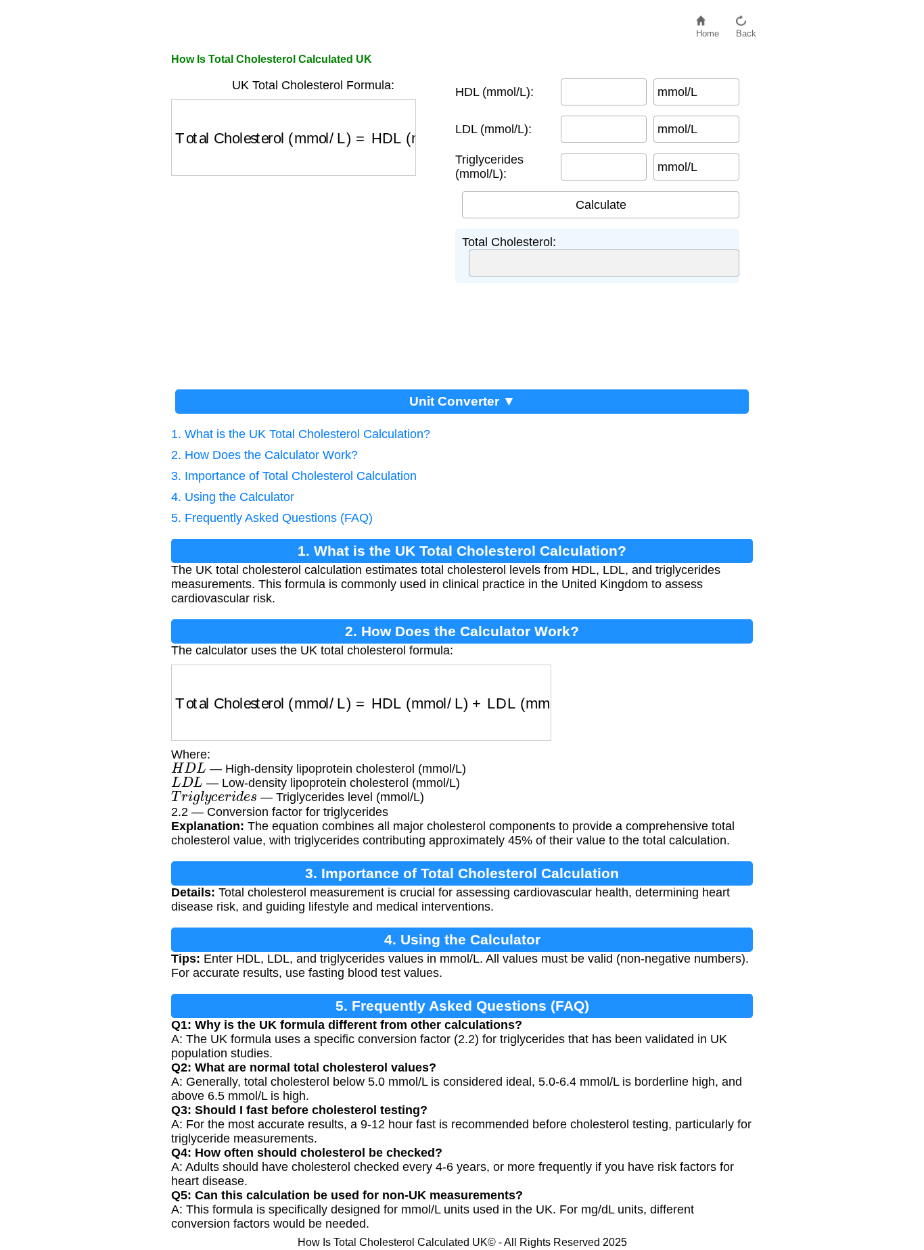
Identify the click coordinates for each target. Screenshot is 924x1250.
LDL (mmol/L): (493, 129)
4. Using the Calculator (232, 497)
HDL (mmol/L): (494, 92)
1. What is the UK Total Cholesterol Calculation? (300, 434)
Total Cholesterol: (509, 242)
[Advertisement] (306, 277)
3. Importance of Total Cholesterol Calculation (294, 476)
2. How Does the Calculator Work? (264, 455)
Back (746, 30)
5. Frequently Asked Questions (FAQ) (272, 518)
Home (707, 30)
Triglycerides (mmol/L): (489, 167)
